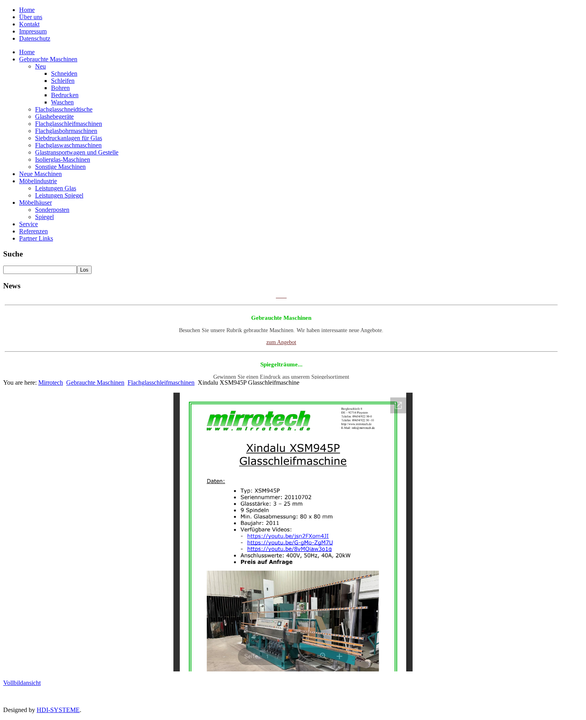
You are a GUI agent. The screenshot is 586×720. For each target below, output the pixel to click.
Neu (40, 66)
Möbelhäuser (35, 202)
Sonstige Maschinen (60, 166)
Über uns (30, 17)
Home (27, 9)
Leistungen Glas (55, 188)
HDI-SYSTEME (58, 709)
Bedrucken (65, 95)
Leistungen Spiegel (59, 195)
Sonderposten (52, 209)
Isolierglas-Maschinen (62, 159)
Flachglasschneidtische (63, 109)
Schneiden (64, 73)
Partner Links (36, 238)
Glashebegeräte (54, 116)
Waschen (62, 102)
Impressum (33, 31)
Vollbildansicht (22, 682)
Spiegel (44, 216)
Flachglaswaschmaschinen (68, 145)
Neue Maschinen (40, 173)
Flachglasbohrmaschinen (66, 130)
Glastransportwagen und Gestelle (76, 152)
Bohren (60, 87)
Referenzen (33, 231)
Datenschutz (34, 38)
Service (28, 224)
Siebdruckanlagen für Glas (68, 138)
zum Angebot (281, 336)
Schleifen (63, 80)
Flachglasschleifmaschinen (68, 123)
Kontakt (29, 24)
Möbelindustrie (38, 181)
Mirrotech (50, 382)
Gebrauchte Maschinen (48, 59)
